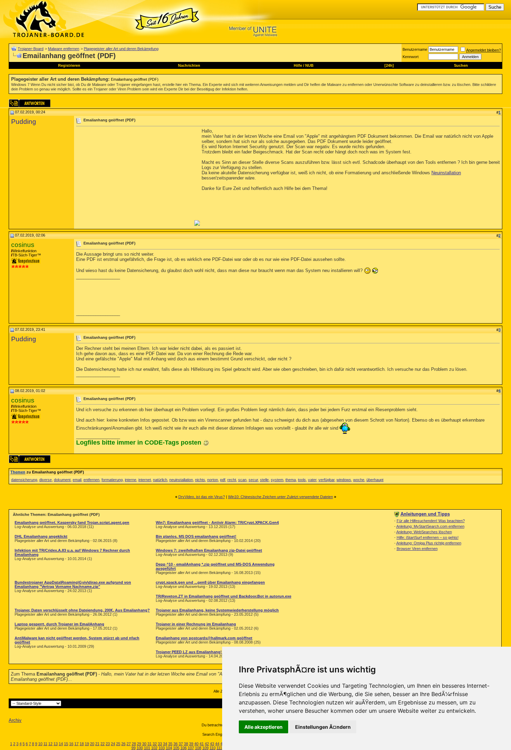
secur (253, 480)
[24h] (389, 65)
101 (147, 748)
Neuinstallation (446, 172)
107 (191, 748)
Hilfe (298, 65)
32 (155, 744)
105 (176, 748)
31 (149, 744)
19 (87, 744)
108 (198, 748)
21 (97, 744)
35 (170, 744)
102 (154, 748)
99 (133, 748)
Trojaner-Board (30, 49)
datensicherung (24, 480)
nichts (200, 480)
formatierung (112, 480)
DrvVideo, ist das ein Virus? (201, 497)
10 (40, 744)
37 (181, 744)
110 (213, 748)
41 (202, 744)
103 (162, 748)
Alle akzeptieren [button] (263, 727)
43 (212, 744)
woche (358, 480)
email (77, 480)
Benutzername (415, 49)
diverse (45, 480)
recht (231, 480)
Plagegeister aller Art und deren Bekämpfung (121, 49)
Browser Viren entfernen (417, 548)
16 (71, 744)
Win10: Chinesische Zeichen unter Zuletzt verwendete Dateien (280, 497)
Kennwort (411, 57)
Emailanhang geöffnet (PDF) (135, 79)
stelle (264, 480)
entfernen (91, 480)
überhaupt (374, 480)
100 (140, 748)
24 (113, 744)
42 (207, 744)
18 (82, 744)
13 (56, 744)
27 (129, 744)
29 (139, 744)
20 (92, 744)
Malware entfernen (63, 49)
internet (144, 480)
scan (242, 480)
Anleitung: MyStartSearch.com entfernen (430, 526)
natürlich (160, 480)
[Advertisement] (134, 177)
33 (160, 744)
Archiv (15, 720)
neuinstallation (181, 480)
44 (217, 744)
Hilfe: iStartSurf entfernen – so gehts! (428, 537)
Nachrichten (189, 65)
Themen (17, 472)
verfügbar (326, 480)
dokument (62, 480)
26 (123, 744)
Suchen (461, 65)
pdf (222, 480)
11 (45, 744)
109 (205, 748)
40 (196, 744)
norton (212, 480)
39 (191, 744)
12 (50, 744)
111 (219, 748)
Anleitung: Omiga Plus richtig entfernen (428, 543)
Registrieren (69, 65)
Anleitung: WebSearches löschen (424, 532)
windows (343, 480)
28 (134, 744)
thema (290, 480)
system (277, 480)
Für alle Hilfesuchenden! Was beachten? (431, 521)
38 (186, 744)
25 (118, 744)
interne (130, 480)
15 (66, 744)
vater (312, 480)
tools (302, 480)
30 (144, 744)
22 (102, 744)
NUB (309, 65)
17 (76, 744)
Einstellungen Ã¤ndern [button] (323, 727)
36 (175, 744)
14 (61, 744)
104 (169, 748)
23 (108, 744)
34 (165, 744)
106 (183, 748)
